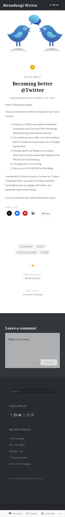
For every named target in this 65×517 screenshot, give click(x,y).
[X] (11, 415)
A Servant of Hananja (19, 464)
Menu (55, 5)
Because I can (16, 451)
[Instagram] (28, 415)
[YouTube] (20, 415)
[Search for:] (32, 391)
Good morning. (16, 438)
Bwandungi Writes (20, 5)
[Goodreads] (24, 415)
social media (32, 77)
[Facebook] (15, 415)
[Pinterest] (32, 415)
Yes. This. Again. (17, 445)
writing (44, 252)
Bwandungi (25, 98)
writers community (26, 252)
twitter (40, 246)
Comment (49, 362)
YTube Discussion (18, 457)
